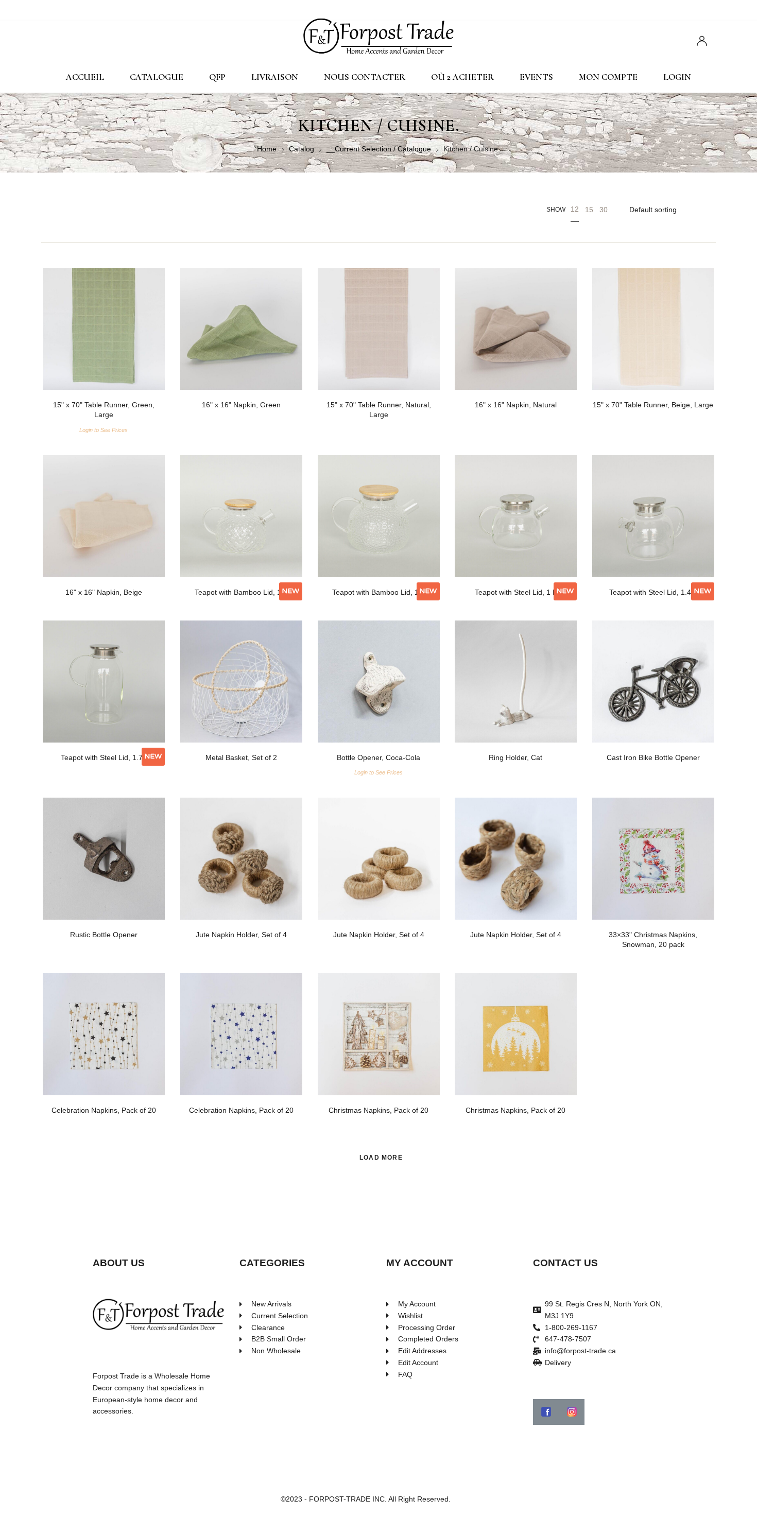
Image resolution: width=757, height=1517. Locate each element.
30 (603, 209)
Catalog (301, 149)
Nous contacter (364, 77)
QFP (217, 77)
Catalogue (156, 77)
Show (555, 209)
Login (677, 77)
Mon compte (608, 77)
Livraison (274, 77)
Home (267, 149)
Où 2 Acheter (462, 77)
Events (536, 77)
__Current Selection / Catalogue (378, 149)
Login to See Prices (103, 430)
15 (589, 209)
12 (575, 209)
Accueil (85, 77)
